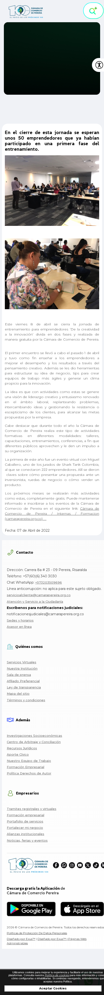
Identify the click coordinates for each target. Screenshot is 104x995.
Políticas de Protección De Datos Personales (37, 933)
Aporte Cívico (18, 754)
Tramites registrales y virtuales (31, 809)
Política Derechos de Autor (29, 773)
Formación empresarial (25, 815)
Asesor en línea (19, 627)
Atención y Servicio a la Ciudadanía (35, 601)
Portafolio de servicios (25, 821)
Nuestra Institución (22, 668)
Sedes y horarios (20, 620)
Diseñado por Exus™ (21, 939)
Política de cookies (57, 975)
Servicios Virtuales (21, 662)
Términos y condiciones (26, 700)
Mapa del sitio (18, 693)
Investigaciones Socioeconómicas (34, 735)
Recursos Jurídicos (22, 748)
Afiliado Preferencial (23, 681)
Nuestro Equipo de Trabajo (29, 761)
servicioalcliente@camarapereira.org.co (39, 595)
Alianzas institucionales (25, 834)
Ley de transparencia (24, 687)
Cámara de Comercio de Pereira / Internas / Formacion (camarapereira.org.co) (52, 513)
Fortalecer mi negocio (25, 828)
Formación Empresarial (25, 767)
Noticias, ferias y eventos (27, 840)
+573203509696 (48, 582)
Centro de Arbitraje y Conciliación (34, 742)
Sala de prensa (19, 675)
